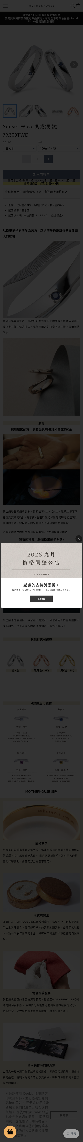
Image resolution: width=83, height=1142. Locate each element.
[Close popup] (78, 538)
